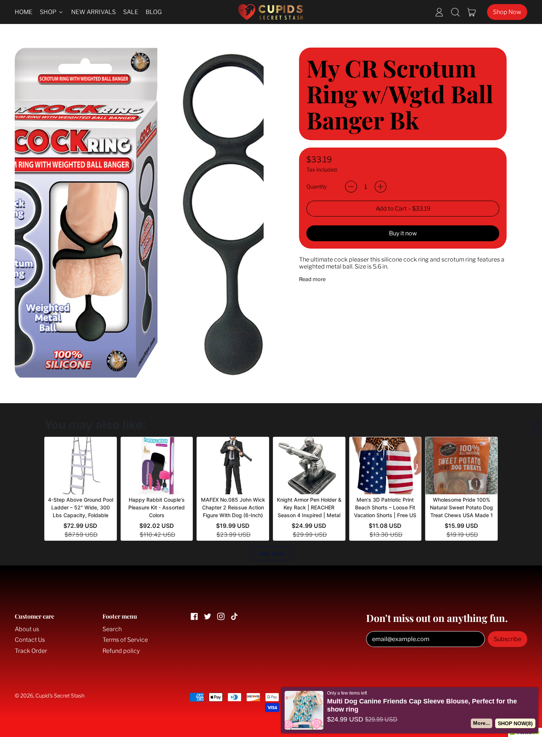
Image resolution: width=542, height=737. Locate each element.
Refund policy (121, 650)
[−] (351, 187)
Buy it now (403, 233)
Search (112, 629)
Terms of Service (125, 639)
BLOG (154, 11)
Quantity (316, 187)
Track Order (31, 650)
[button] (455, 12)
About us (27, 629)
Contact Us (30, 639)
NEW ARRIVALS (93, 11)
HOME (23, 11)
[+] (380, 187)
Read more (312, 279)
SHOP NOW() (515, 723)
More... (481, 723)
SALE (130, 11)
